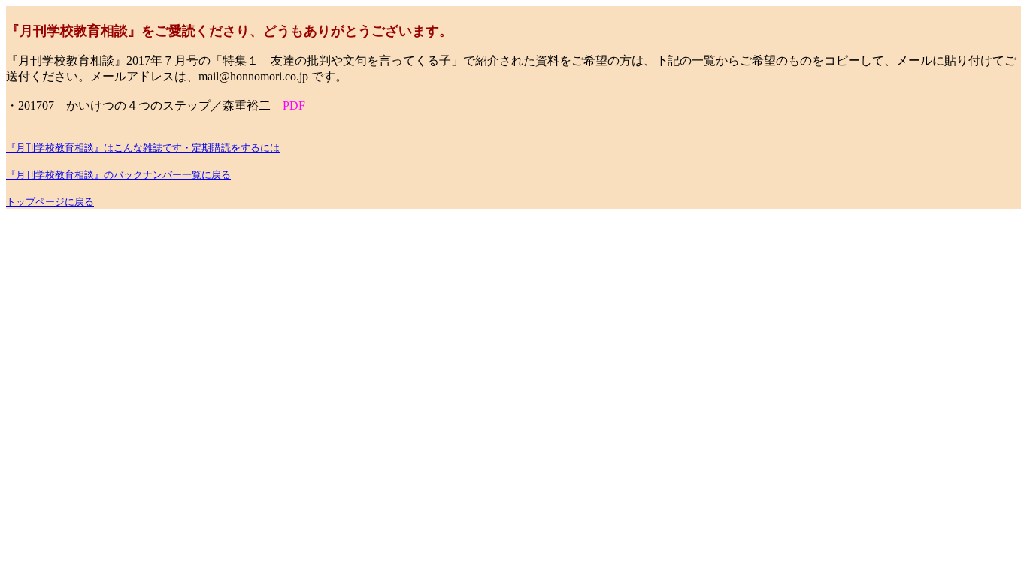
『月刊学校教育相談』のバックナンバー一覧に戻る (118, 174)
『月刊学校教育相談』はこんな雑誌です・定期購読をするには (143, 147)
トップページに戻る (50, 201)
